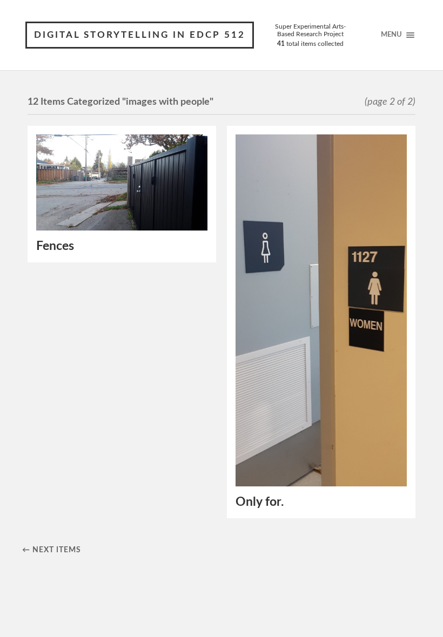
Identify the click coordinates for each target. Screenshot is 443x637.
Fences (55, 246)
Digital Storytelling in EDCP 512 (139, 34)
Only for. (260, 502)
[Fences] (121, 182)
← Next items (51, 550)
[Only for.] (321, 310)
